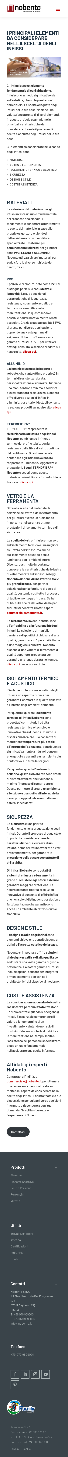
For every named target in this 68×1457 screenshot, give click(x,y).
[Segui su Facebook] (15, 1374)
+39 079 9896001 (24, 1314)
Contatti (16, 1259)
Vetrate (15, 1200)
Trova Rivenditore (22, 1233)
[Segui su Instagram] (35, 1374)
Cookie (26, 1448)
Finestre (16, 1175)
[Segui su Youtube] (45, 1374)
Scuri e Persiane (21, 1188)
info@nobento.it (21, 1323)
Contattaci (18, 1132)
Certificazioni (19, 1246)
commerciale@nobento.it (24, 1081)
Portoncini (17, 1194)
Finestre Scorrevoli (23, 1181)
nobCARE (17, 1252)
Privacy (15, 1448)
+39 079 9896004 (24, 1319)
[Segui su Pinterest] (15, 1384)
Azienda (16, 1240)
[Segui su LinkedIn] (25, 1374)
